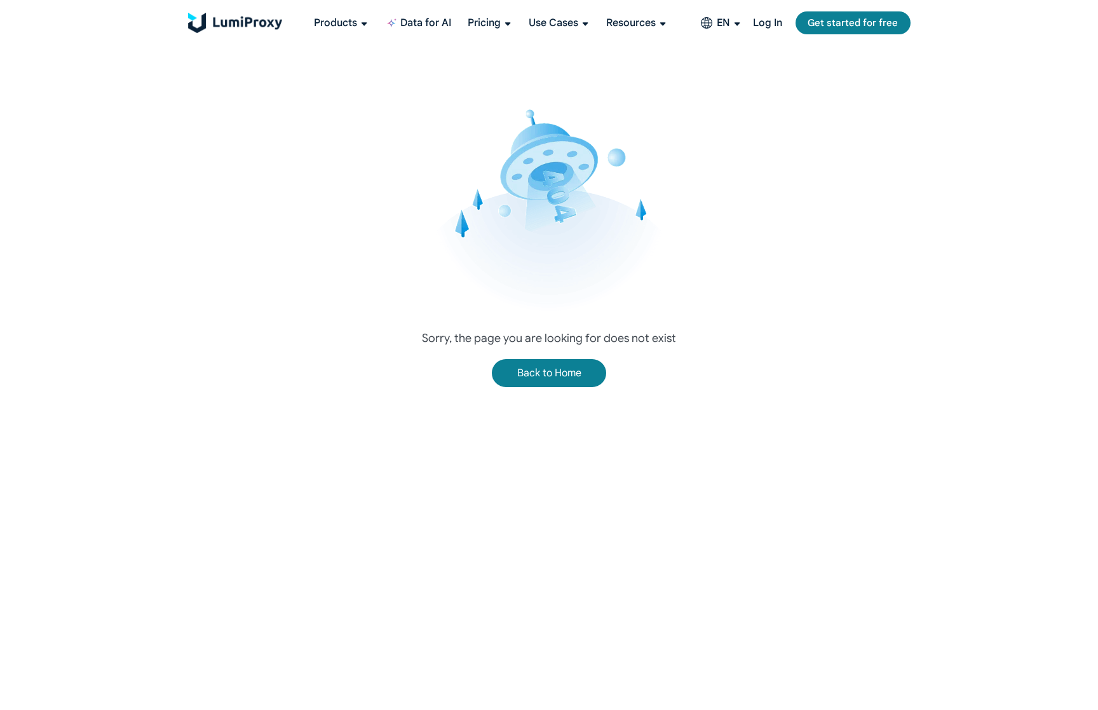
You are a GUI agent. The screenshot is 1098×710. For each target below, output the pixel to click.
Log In (767, 23)
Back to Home (549, 373)
